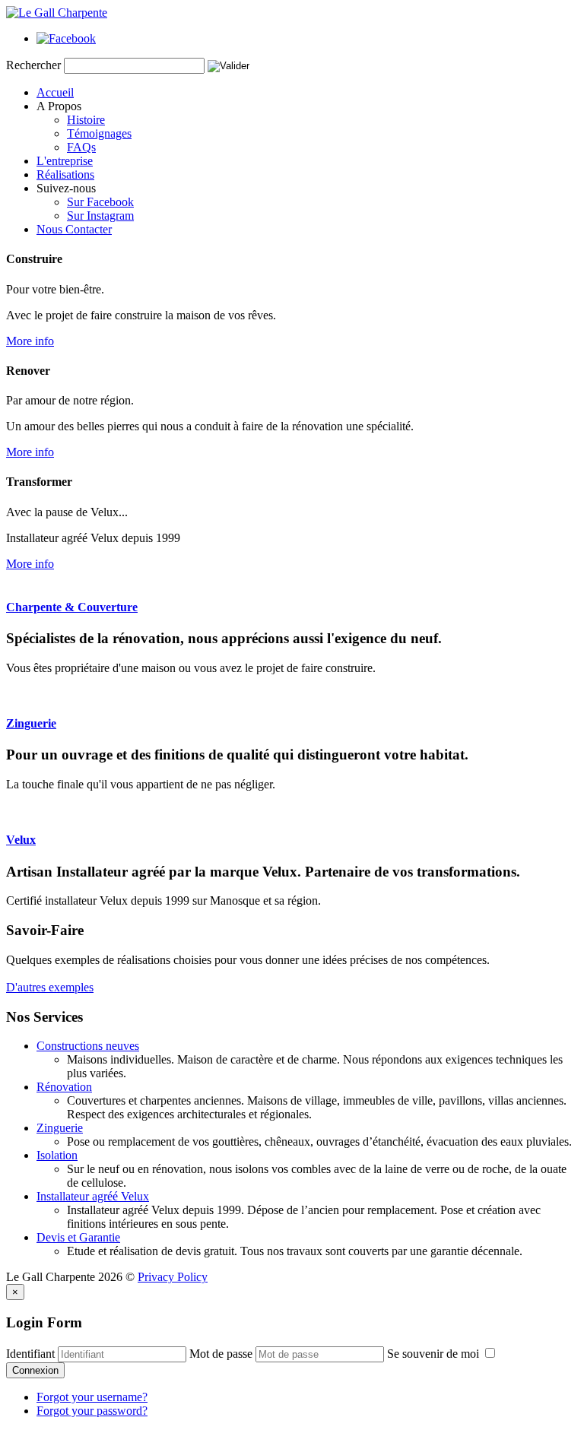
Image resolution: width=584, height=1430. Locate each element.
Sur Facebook (100, 201)
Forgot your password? (92, 1410)
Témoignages (99, 133)
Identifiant (30, 1353)
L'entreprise (64, 160)
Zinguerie (31, 723)
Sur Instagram (100, 215)
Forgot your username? (92, 1396)
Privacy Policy (173, 1276)
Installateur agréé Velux (92, 1196)
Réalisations (65, 174)
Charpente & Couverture (72, 607)
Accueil (55, 92)
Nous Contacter (74, 229)
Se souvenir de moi (434, 1353)
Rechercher (33, 65)
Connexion (35, 1370)
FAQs (81, 147)
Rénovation (64, 1086)
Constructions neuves (87, 1045)
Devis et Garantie (78, 1237)
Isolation (57, 1155)
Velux (21, 839)
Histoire (86, 119)
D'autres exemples (50, 987)
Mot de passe (220, 1353)
